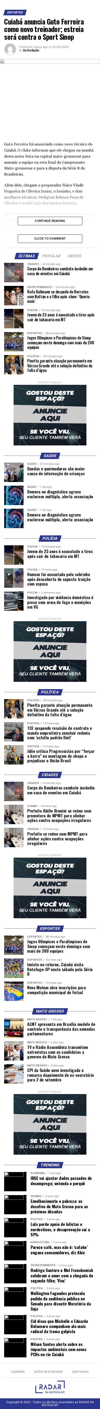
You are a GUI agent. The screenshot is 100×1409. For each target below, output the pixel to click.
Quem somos (80, 1371)
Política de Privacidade (48, 1371)
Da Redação (31, 50)
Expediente (18, 1371)
